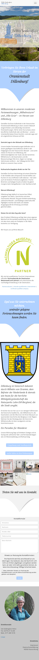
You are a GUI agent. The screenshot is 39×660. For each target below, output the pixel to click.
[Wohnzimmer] (32, 466)
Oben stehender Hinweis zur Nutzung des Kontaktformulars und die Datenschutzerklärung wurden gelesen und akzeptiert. (19, 572)
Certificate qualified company (19, 288)
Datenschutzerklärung (30, 647)
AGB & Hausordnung (31, 649)
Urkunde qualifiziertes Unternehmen (24, 286)
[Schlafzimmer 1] (19, 479)
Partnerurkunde (7, 286)
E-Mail (3, 637)
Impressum (34, 645)
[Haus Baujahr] (6, 466)
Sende (19, 578)
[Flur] (19, 466)
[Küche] (28, 473)
